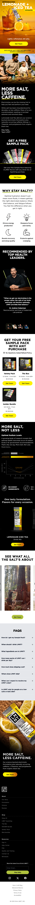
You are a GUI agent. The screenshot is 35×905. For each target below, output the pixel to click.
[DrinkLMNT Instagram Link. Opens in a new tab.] (10, 878)
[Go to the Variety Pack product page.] (9, 364)
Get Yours (18, 44)
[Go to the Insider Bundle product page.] (9, 394)
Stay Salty (17, 872)
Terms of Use (17, 892)
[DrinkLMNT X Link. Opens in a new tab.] (17, 878)
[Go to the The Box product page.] (25, 364)
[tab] (9, 326)
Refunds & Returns (17, 888)
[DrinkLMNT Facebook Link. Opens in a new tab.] (25, 878)
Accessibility (17, 895)
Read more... (6, 447)
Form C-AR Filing (17, 885)
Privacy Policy (17, 890)
